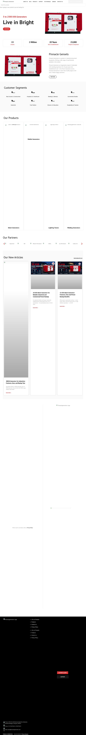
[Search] (66, 1)
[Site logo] (8, 1)
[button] (4, 244)
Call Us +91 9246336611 (75, 1)
